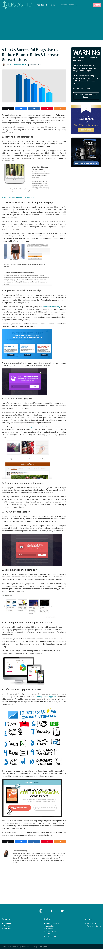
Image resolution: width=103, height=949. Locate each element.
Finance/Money (51, 936)
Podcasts (7, 929)
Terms (41, 946)
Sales (48, 934)
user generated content (36, 427)
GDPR (46, 946)
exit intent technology (51, 307)
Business (49, 929)
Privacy (35, 946)
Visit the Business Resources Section (86, 95)
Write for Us (92, 923)
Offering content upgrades (46, 696)
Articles (40, 5)
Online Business (52, 931)
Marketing (50, 926)
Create (97, 4)
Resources (50, 5)
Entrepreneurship (52, 923)
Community (8, 923)
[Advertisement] (51, 25)
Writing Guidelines (94, 926)
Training (7, 926)
